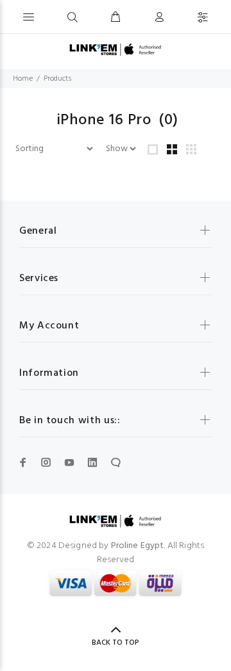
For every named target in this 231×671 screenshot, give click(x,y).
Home (23, 78)
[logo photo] (115, 50)
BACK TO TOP (115, 642)
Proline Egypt (137, 545)
